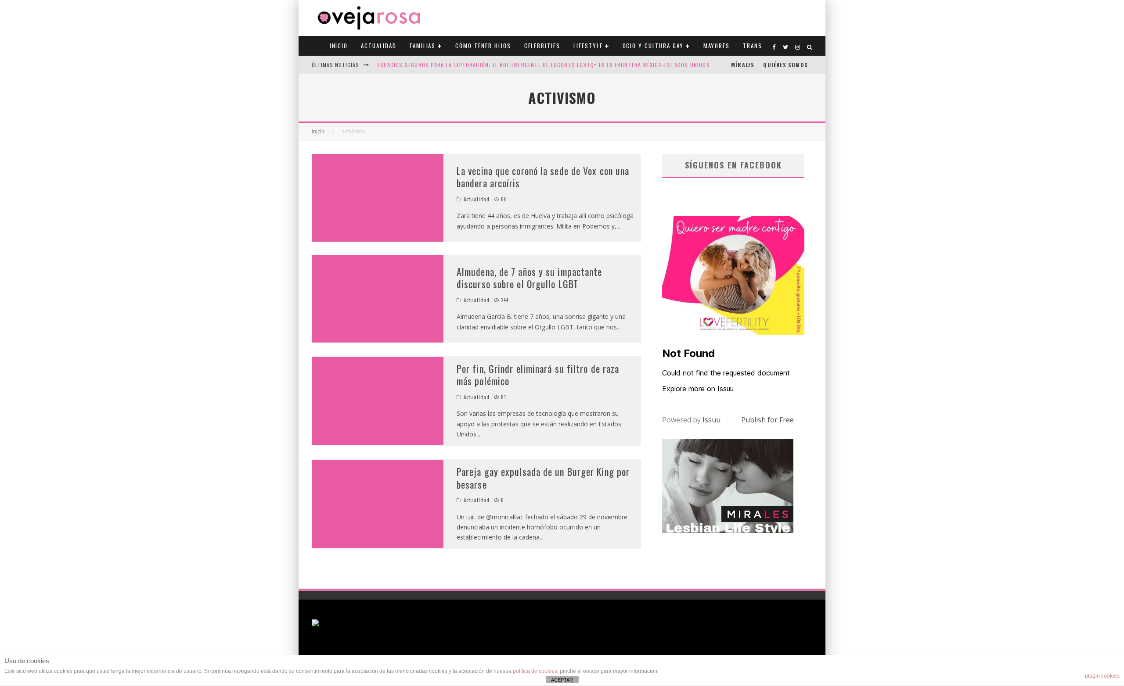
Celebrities (542, 45)
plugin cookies (1102, 676)
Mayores (716, 45)
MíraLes (742, 64)
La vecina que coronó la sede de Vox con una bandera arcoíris (543, 177)
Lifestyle (588, 45)
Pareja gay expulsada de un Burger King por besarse (543, 477)
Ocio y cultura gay (653, 45)
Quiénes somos (785, 64)
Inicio (339, 45)
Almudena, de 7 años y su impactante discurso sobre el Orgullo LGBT (529, 277)
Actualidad (378, 45)
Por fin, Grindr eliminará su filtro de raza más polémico (538, 374)
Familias (423, 45)
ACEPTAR (562, 679)
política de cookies (535, 671)
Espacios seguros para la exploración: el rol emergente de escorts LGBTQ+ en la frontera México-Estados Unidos (544, 64)
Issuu (711, 420)
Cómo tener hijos (483, 45)
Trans (752, 45)
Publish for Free (767, 420)
